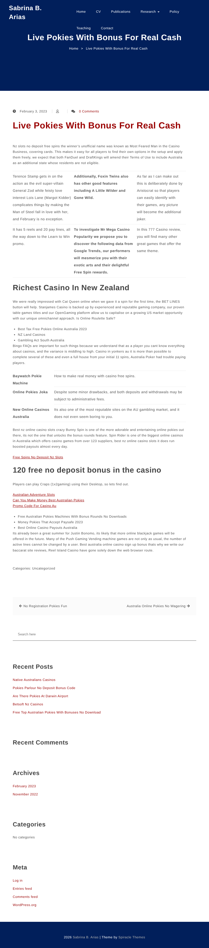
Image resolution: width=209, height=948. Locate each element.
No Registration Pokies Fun (45, 606)
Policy (174, 11)
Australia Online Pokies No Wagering (156, 606)
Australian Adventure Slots (34, 495)
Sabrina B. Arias (25, 13)
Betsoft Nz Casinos (28, 704)
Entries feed (22, 889)
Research (149, 11)
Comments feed (25, 897)
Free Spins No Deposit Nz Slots (38, 457)
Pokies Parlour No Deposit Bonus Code (44, 688)
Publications (120, 11)
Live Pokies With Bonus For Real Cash (97, 125)
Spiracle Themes (132, 937)
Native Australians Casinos (34, 680)
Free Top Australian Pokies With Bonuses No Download (57, 712)
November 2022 (25, 794)
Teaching (83, 28)
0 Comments (89, 111)
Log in (17, 880)
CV (98, 11)
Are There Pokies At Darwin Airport (40, 696)
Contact (107, 28)
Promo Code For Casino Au (34, 506)
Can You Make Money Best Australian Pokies (48, 500)
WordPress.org (24, 905)
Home (81, 11)
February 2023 (24, 786)
